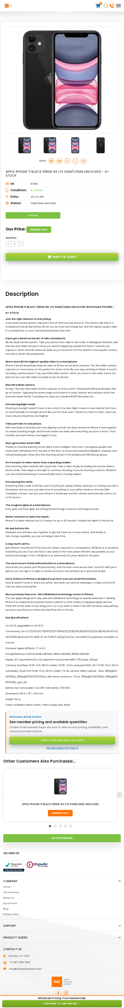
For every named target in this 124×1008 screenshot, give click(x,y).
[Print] (67, 161)
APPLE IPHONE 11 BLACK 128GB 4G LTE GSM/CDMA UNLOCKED (60, 804)
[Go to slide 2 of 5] (55, 826)
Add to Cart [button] (65, 257)
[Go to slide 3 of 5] (60, 826)
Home (6, 886)
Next (119, 795)
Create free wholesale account (62, 740)
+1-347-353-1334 (112, 5)
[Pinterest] (83, 161)
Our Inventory (11, 892)
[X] (75, 161)
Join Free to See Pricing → (61, 1003)
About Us (8, 897)
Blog (5, 908)
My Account (10, 903)
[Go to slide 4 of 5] (65, 826)
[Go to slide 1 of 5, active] (50, 826)
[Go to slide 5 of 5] (70, 826)
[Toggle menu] (117, 5)
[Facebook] (51, 161)
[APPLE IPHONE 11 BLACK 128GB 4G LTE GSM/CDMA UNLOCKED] (60, 786)
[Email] (59, 161)
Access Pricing (62, 838)
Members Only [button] (38, 229)
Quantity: (11, 237)
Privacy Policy (11, 914)
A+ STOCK (36, 190)
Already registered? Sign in (62, 748)
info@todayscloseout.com (25, 969)
